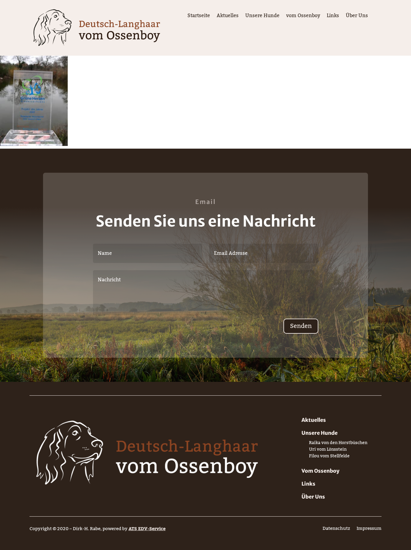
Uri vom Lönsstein (328, 450)
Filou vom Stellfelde (329, 457)
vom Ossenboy (303, 17)
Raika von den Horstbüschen (338, 444)
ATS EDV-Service (146, 528)
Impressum (369, 530)
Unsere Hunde (262, 17)
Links (333, 17)
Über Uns (357, 17)
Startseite (198, 17)
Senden (301, 326)
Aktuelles (228, 17)
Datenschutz (336, 530)
